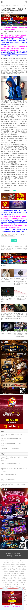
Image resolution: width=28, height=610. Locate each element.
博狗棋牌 (11, 560)
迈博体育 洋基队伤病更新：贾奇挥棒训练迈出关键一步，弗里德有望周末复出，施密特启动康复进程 (7, 316)
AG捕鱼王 (24, 566)
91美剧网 (10, 582)
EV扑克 (22, 568)
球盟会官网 (22, 584)
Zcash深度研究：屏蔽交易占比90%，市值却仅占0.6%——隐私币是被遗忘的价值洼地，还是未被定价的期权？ (20, 281)
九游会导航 (23, 578)
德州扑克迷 (11, 571)
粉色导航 (13, 564)
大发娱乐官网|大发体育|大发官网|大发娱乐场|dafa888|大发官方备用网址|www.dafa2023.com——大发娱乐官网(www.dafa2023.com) (14, 53)
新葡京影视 (18, 580)
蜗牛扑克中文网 (6, 564)
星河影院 (24, 580)
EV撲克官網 (22, 582)
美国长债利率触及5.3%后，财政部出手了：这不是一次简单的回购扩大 (20, 298)
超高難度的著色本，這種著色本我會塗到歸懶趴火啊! (21, 248)
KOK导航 (11, 578)
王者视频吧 (22, 564)
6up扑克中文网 (12, 568)
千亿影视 (9, 580)
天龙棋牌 (22, 562)
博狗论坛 (21, 560)
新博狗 (17, 564)
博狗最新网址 (7, 575)
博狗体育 (4, 569)
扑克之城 (24, 591)
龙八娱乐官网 (18, 587)
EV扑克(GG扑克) (17, 555)
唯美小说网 (16, 582)
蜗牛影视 (9, 569)
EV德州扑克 (24, 595)
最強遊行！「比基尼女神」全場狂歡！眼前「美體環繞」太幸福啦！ (7, 248)
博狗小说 (19, 569)
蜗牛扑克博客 (6, 562)
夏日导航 (24, 587)
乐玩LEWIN (22, 586)
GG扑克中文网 (7, 573)
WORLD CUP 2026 (7, 584)
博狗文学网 (13, 573)
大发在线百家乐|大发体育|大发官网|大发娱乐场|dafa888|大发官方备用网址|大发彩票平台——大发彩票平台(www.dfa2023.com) (14, 48)
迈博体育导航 (5, 578)
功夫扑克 (18, 568)
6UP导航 (6, 571)
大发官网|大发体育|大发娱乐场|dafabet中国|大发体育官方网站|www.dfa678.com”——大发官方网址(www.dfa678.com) (14, 212)
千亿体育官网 (15, 584)
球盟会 (16, 586)
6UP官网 (10, 577)
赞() (15, 240)
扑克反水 (17, 562)
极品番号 (24, 569)
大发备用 (16, 560)
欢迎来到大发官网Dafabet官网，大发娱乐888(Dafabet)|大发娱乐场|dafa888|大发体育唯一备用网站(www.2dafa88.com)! (14, 222)
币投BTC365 (11, 586)
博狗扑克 (12, 562)
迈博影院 (5, 582)
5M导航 (13, 580)
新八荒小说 (21, 575)
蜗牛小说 (14, 569)
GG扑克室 (21, 571)
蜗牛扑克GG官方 (14, 575)
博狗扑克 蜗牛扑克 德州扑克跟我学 (14, 2)
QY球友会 (6, 586)
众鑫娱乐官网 (4, 577)
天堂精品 (5, 568)
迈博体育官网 (23, 577)
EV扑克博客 (4, 587)
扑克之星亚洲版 (20, 573)
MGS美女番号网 (11, 566)
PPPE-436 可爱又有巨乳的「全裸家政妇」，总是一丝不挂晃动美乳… (7, 280)
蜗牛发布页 (18, 566)
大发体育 (14, 190)
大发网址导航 (16, 577)
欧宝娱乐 (4, 580)
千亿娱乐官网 (11, 587)
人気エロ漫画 (17, 578)
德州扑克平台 (4, 566)
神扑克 (16, 571)
